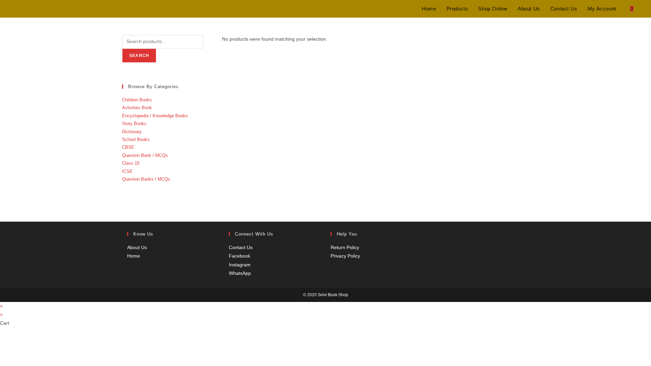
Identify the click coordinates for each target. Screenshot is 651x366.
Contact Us (241, 247)
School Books (136, 139)
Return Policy (345, 247)
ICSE (127, 171)
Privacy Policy (345, 256)
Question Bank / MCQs (145, 155)
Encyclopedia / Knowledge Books (155, 115)
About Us (137, 247)
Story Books (134, 123)
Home (133, 256)
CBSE (128, 147)
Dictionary (132, 131)
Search (139, 55)
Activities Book (137, 107)
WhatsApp (240, 273)
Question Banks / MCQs (146, 179)
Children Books (137, 99)
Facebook (239, 256)
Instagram (240, 264)
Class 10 (130, 163)
